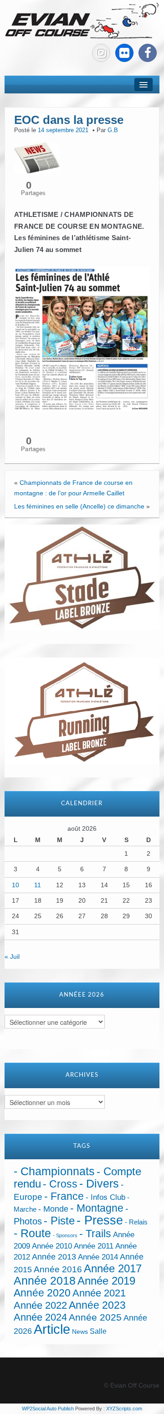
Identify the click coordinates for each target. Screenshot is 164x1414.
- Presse (100, 1220)
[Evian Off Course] (82, 21)
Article (52, 1329)
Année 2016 (58, 1269)
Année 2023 (97, 1305)
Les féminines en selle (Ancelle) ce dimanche (79, 506)
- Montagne (96, 1208)
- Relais (136, 1222)
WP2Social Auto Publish (48, 1408)
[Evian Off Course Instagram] (101, 53)
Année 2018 (45, 1281)
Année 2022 (40, 1305)
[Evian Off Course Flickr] (124, 53)
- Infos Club (105, 1197)
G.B (113, 130)
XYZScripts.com (124, 1408)
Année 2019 (106, 1281)
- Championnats (54, 1171)
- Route (32, 1233)
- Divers (99, 1183)
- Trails (95, 1233)
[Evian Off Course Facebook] (147, 53)
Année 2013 (54, 1256)
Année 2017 (113, 1268)
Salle (98, 1331)
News (80, 1331)
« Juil (12, 956)
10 (15, 885)
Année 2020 (42, 1293)
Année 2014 (98, 1256)
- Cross (60, 1184)
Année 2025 (95, 1317)
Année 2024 (40, 1317)
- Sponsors (65, 1235)
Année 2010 (52, 1246)
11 (37, 885)
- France (64, 1196)
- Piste (59, 1221)
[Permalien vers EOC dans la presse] (37, 157)
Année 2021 (99, 1293)
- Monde (53, 1208)
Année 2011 (93, 1246)
